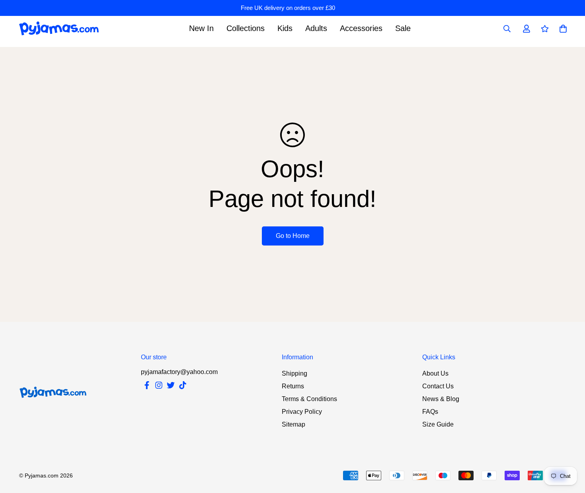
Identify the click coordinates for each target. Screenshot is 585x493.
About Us (435, 373)
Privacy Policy (302, 411)
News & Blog (440, 399)
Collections (245, 28)
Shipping (294, 373)
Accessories (361, 28)
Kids (284, 28)
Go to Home (293, 235)
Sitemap (293, 424)
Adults (316, 28)
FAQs (430, 411)
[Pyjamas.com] (59, 28)
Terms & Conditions (309, 399)
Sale (403, 28)
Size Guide (438, 424)
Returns (293, 386)
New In (201, 28)
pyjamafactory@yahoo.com (179, 371)
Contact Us (438, 386)
